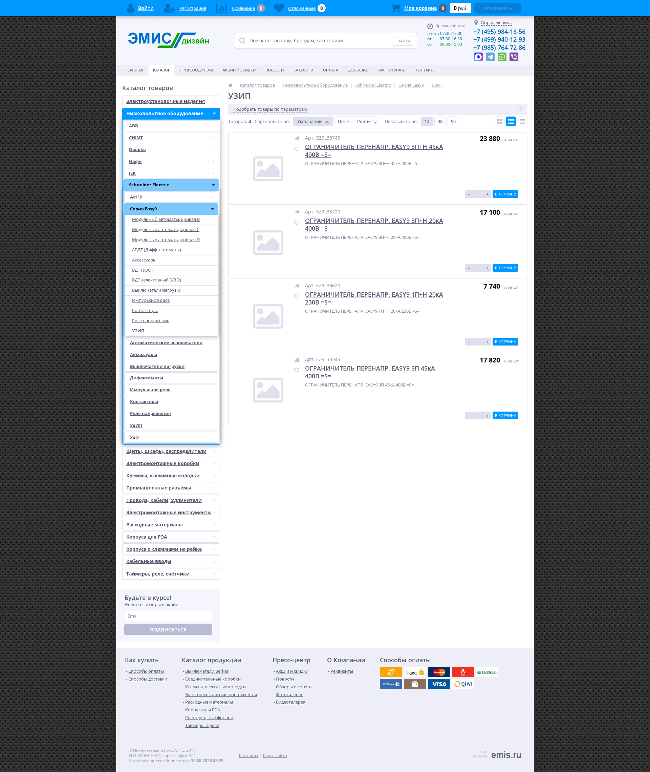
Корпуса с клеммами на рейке (164, 549)
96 (453, 121)
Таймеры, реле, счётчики (158, 573)
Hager (135, 161)
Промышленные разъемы (158, 487)
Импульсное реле (150, 390)
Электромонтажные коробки (162, 463)
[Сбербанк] (415, 684)
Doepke (137, 149)
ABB (133, 126)
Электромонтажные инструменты (169, 512)
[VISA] (391, 672)
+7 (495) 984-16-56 (499, 31)
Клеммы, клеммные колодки (163, 475)
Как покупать (391, 69)
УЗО (134, 437)
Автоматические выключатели (166, 342)
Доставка (358, 69)
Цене (343, 121)
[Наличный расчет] (439, 684)
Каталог (161, 69)
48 (440, 121)
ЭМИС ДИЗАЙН (480, 754)
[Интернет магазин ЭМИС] (230, 85)
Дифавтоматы (146, 378)
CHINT (136, 137)
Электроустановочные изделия (165, 101)
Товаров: (237, 121)
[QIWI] (487, 672)
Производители (196, 69)
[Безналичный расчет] (463, 684)
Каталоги (303, 69)
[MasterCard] (415, 672)
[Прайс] (522, 121)
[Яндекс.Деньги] (463, 672)
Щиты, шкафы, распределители (166, 451)
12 (427, 121)
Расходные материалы (154, 524)
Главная (134, 69)
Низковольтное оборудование (164, 113)
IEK (132, 173)
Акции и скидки (239, 69)
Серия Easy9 (143, 209)
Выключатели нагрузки (157, 366)
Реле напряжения (150, 413)
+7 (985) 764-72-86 (499, 47)
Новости (274, 69)
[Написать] (478, 55)
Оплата (330, 69)
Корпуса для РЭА (146, 537)
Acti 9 (136, 197)
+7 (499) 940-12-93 (499, 39)
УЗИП (136, 425)
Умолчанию (310, 121)
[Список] (511, 121)
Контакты (425, 69)
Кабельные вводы (148, 561)
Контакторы (144, 401)
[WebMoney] (439, 672)
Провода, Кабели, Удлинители (164, 500)
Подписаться (168, 629)
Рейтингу (367, 121)
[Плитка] (499, 121)
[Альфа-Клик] (391, 684)
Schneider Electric (149, 185)
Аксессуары (143, 354)
